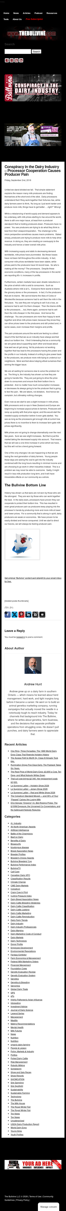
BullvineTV (16, 868)
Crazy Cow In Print (19, 892)
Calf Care (15, 871)
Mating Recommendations (23, 1023)
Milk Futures (16, 1030)
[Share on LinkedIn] (28, 615)
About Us (17, 19)
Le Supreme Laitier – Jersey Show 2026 (29, 788)
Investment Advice (19, 1006)
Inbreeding (16, 1003)
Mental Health (17, 1027)
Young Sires (16, 1130)
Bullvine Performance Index (23, 864)
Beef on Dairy (17, 836)
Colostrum (15, 888)
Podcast (38, 13)
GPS (13, 992)
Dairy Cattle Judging (20, 909)
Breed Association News (22, 850)
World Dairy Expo (19, 1127)
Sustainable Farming (20, 1092)
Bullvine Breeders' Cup (21, 861)
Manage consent (48, 1207)
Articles (26, 13)
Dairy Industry (17, 923)
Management (17, 1016)
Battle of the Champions (22, 833)
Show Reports (17, 1075)
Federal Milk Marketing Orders (24, 961)
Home (6, 13)
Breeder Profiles (18, 854)
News (16, 13)
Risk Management (19, 1061)
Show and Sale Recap (21, 1072)
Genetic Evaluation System (23, 975)
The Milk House (18, 1103)
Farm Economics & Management (26, 958)
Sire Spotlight (17, 1085)
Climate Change (18, 881)
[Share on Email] (42, 615)
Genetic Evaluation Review (23, 971)
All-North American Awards (23, 826)
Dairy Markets (17, 937)
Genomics (15, 985)
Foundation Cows (19, 968)
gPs (12, 996)
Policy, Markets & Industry (22, 1051)
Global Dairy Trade (19, 989)
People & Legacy (18, 1047)
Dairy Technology (19, 940)
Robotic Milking (18, 1065)
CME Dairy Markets (19, 885)
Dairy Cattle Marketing (21, 913)
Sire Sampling (17, 1082)
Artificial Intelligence (20, 829)
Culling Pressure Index (21, 895)
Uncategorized (17, 1120)
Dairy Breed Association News (25, 899)
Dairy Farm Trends (19, 920)
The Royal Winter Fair (21, 1106)
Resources (52, 13)
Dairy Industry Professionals (23, 926)
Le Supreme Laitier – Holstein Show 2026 (30, 785)
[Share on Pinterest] (21, 615)
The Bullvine (16, 1099)
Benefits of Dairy (18, 840)
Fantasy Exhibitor (19, 954)
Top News (15, 1113)
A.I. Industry (16, 823)
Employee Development (22, 947)
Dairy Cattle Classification (22, 906)
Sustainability (17, 1089)
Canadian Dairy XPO (20, 875)
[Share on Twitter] (15, 615)
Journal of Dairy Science (22, 1009)
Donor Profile (17, 944)
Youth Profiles (17, 1134)
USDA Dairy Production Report (25, 1124)
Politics (14, 1054)
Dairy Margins (17, 930)
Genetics (15, 978)
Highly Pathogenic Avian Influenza (26, 999)
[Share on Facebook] (8, 615)
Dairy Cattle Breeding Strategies (25, 902)
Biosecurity (16, 843)
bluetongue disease (20, 847)
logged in (20, 636)
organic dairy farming (20, 1044)
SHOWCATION (17, 1079)
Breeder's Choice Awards (22, 857)
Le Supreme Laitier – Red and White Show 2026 (33, 792)
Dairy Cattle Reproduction (23, 916)
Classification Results (20, 878)
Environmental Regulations (23, 951)
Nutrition (14, 1037)
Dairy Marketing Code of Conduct (26, 933)
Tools (6, 19)
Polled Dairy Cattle (19, 1058)
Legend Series (17, 1013)
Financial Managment (21, 965)
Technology (16, 1096)
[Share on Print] (35, 615)
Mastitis (14, 1020)
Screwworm (16, 1068)
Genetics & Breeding (20, 982)
